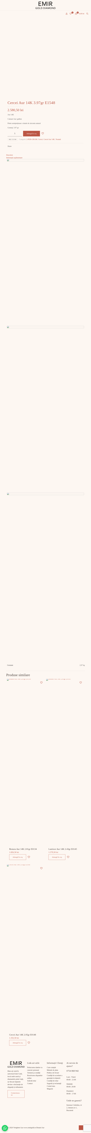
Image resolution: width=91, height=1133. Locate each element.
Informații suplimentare (14, 158)
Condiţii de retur (52, 1081)
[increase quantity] (19, 133)
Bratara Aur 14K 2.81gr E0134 (23, 849)
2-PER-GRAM (31, 139)
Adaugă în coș (32, 133)
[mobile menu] (2, 14)
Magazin (50, 1089)
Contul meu (51, 1086)
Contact (30, 1083)
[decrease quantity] (10, 133)
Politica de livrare (53, 1073)
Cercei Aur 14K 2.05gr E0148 (22, 1034)
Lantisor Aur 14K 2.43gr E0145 (62, 849)
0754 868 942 (72, 1071)
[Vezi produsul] (42, 687)
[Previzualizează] (42, 696)
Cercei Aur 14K (49, 139)
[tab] (45, 155)
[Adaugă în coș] (42, 682)
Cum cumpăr (51, 1067)
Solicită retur (31, 1081)
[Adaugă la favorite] (42, 692)
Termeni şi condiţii (33, 1073)
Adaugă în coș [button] (18, 857)
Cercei (40, 139)
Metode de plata (52, 1070)
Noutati (58, 139)
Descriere (9, 155)
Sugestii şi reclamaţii (54, 1083)
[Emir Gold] (45, 5)
